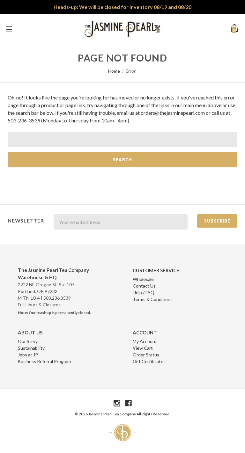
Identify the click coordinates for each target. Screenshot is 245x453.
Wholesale (143, 279)
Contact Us (144, 286)
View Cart (143, 348)
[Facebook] (128, 403)
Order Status (146, 354)
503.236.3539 (57, 298)
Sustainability (31, 348)
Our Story (28, 341)
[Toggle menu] (9, 29)
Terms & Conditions (153, 299)
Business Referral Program (44, 361)
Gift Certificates (149, 361)
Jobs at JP (28, 354)
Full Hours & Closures (39, 304)
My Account (145, 341)
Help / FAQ (143, 292)
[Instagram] (117, 403)
